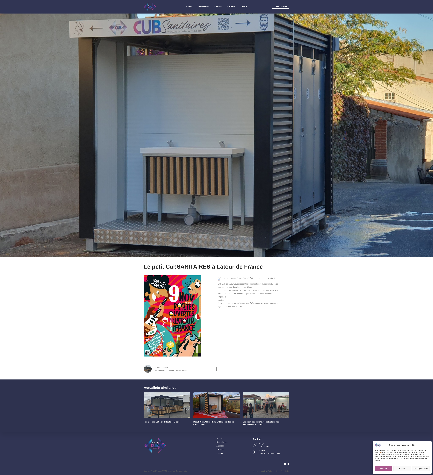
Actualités (231, 7)
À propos (218, 7)
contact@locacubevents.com (269, 453)
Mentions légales (260, 471)
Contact (244, 7)
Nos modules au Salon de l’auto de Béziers (162, 422)
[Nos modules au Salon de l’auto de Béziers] (167, 405)
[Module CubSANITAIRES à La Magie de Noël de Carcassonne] (216, 405)
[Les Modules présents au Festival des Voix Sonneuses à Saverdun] (266, 405)
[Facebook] (285, 464)
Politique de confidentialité (278, 471)
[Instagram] (288, 464)
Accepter (383, 468)
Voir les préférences (420, 468)
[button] (428, 445)
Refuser (402, 468)
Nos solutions (203, 7)
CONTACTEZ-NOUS (280, 7)
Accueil (189, 7)
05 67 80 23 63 (264, 446)
